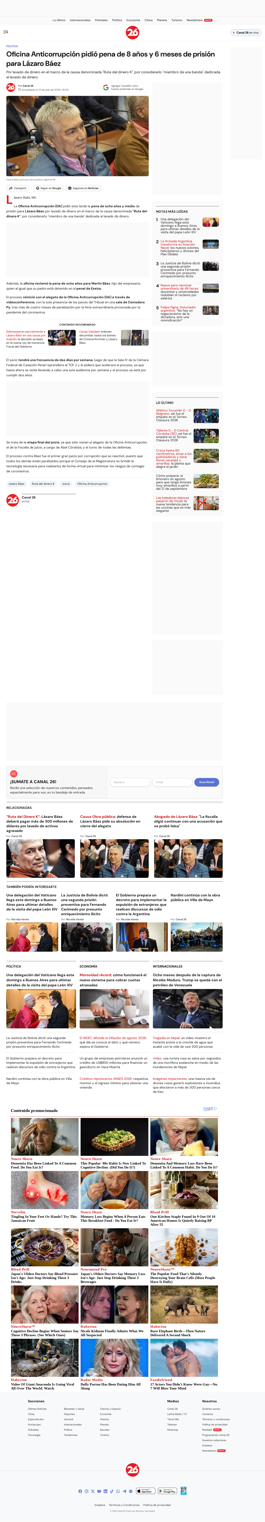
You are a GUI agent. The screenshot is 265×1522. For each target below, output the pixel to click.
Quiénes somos (211, 1408)
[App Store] (145, 1491)
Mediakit (211, 1429)
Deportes (69, 1414)
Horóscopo (34, 1424)
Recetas (104, 1429)
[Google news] (130, 1491)
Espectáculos (36, 1419)
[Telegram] (124, 1491)
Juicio (66, 484)
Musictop (172, 1429)
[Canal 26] (132, 1470)
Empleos (207, 1445)
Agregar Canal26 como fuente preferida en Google (127, 87)
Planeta (104, 1424)
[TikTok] (112, 1491)
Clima (31, 1414)
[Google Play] (167, 1491)
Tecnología (34, 1435)
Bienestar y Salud (74, 1408)
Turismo (104, 1435)
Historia (104, 1419)
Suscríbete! (206, 782)
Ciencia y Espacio (110, 1408)
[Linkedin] (105, 1491)
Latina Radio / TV (177, 1414)
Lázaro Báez (16, 484)
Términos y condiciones (216, 1419)
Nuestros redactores (214, 1440)
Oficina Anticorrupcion (92, 484)
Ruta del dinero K (43, 484)
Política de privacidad (215, 1424)
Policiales (33, 1429)
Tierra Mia (173, 1419)
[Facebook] (80, 1491)
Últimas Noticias (37, 1408)
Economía (88, 966)
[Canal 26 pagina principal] (132, 38)
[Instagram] (86, 1491)
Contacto (207, 1414)
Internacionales (167, 966)
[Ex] (93, 1491)
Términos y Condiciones (124, 1505)
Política (12, 46)
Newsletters (213, 1450)
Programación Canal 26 (215, 1435)
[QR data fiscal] (184, 1494)
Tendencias (70, 1435)
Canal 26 (28, 85)
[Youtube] (99, 1491)
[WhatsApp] (118, 1491)
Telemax (172, 1424)
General (68, 1419)
